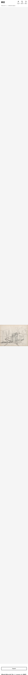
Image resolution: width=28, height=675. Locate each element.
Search (22, 3)
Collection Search (11, 5)
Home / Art (3, 5)
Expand (14, 668)
